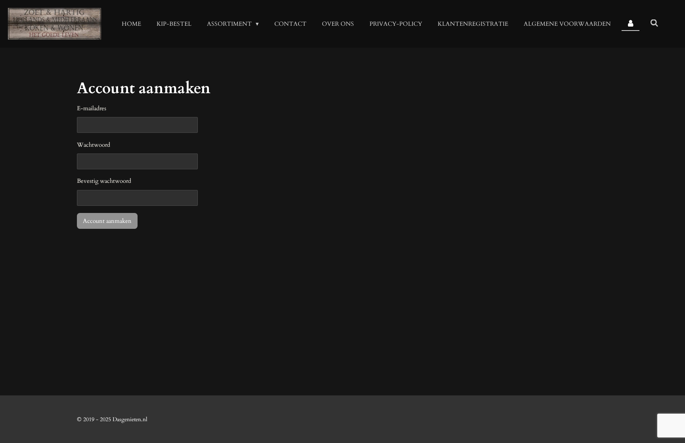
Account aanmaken (107, 221)
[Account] (630, 24)
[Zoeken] (654, 23)
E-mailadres (91, 108)
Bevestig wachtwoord (104, 181)
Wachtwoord (93, 145)
